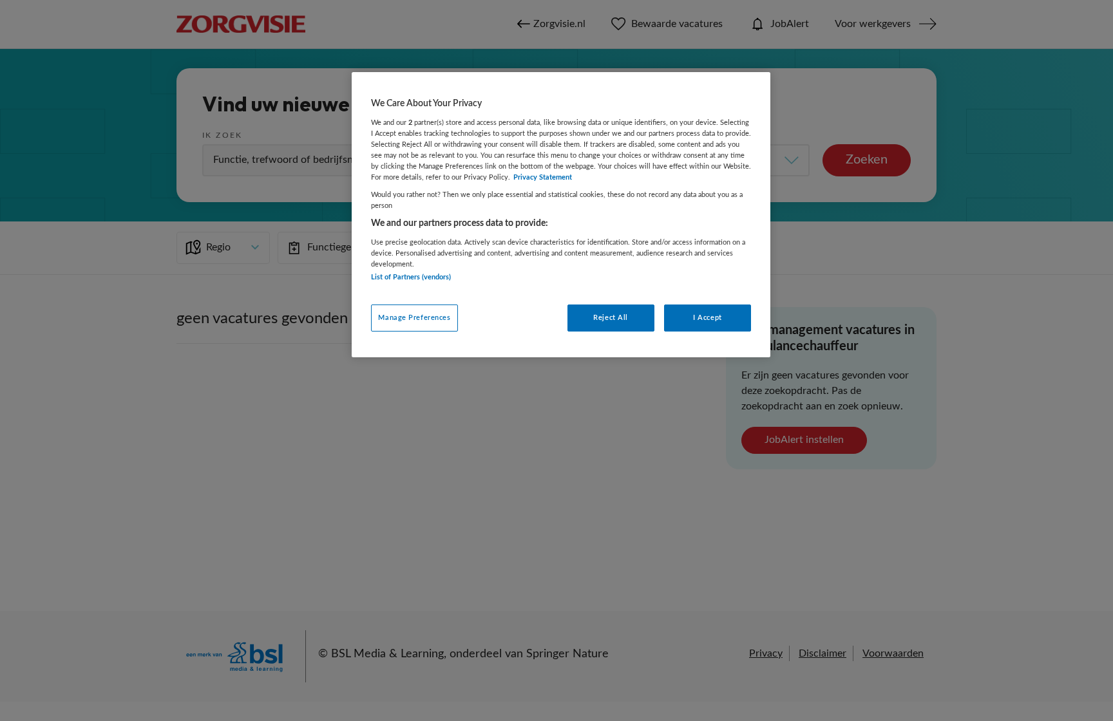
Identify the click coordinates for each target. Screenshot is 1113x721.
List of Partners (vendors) (411, 277)
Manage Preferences (414, 317)
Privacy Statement (542, 177)
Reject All (610, 317)
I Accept (707, 317)
